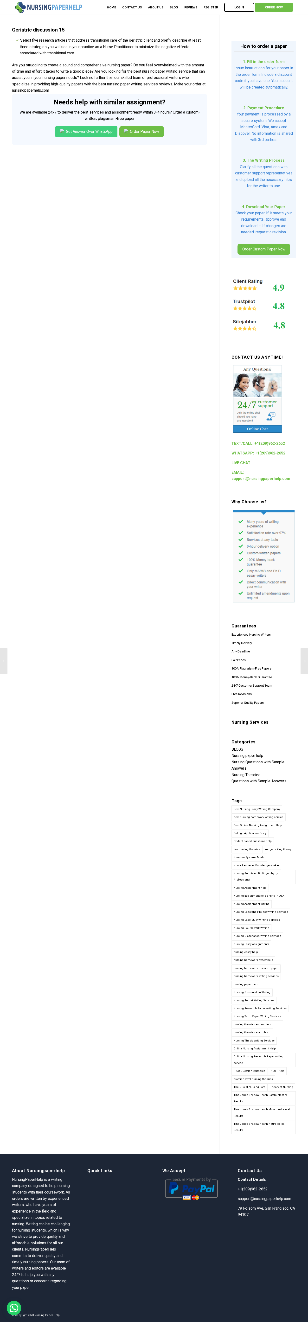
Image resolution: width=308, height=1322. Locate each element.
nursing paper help (246, 984)
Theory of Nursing (281, 1087)
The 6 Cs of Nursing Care (249, 1087)
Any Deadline (240, 651)
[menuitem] (111, 7)
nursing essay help (246, 952)
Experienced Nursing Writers (251, 634)
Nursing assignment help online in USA (259, 895)
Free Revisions (241, 694)
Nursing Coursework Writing (251, 928)
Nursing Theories (245, 775)
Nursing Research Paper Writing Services (260, 1008)
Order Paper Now (144, 131)
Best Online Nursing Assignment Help (258, 825)
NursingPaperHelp (40, 1249)
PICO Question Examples (249, 1071)
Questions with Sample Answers (258, 781)
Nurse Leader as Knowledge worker (256, 865)
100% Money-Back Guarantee (251, 677)
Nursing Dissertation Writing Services (257, 936)
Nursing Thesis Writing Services (254, 1040)
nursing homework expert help (253, 960)
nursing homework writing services (256, 976)
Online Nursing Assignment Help (255, 1048)
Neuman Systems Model (249, 857)
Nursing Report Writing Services (254, 1000)
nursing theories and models (252, 1024)
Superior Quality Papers (247, 702)
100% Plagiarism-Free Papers (251, 668)
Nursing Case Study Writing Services (257, 919)
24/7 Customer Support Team (251, 685)
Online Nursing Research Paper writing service (258, 1059)
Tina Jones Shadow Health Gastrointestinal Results (261, 1098)
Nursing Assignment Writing (252, 904)
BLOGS (237, 749)
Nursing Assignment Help (250, 887)
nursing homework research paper (256, 968)
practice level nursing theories (253, 1079)
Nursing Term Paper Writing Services (257, 1016)
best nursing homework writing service (258, 817)
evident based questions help (253, 841)
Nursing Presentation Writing (252, 992)
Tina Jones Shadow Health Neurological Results (259, 1127)
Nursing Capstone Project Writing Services (261, 911)
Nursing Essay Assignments (251, 944)
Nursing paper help (247, 755)
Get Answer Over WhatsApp (89, 131)
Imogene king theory (277, 849)
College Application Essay (250, 833)
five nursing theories (247, 849)
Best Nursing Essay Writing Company (257, 809)
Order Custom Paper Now (263, 249)
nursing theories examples (251, 1032)
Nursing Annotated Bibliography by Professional (256, 876)
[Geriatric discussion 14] (3, 661)
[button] (14, 1308)
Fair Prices (238, 660)
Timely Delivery (241, 643)
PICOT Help (277, 1071)
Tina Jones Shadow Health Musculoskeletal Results (262, 1112)
